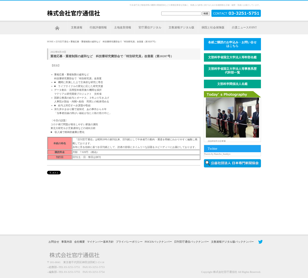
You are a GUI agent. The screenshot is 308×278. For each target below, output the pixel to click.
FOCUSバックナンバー (158, 241)
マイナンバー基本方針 (100, 241)
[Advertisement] (234, 200)
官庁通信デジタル (149, 27)
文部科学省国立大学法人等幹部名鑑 (232, 57)
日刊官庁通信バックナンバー (191, 241)
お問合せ (53, 241)
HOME (50, 42)
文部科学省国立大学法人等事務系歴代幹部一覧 (232, 70)
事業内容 (66, 241)
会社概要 (79, 241)
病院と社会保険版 (213, 27)
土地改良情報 (122, 27)
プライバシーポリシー (129, 241)
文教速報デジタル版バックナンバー (232, 241)
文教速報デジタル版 (181, 27)
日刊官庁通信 (62, 42)
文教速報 (76, 27)
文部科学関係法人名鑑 (232, 84)
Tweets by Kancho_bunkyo (217, 154)
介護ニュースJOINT (244, 27)
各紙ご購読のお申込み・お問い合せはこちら (232, 44)
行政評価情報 (98, 27)
